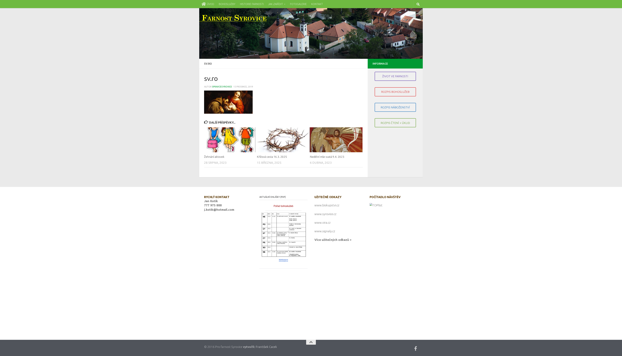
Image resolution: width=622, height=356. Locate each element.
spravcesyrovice (222, 86)
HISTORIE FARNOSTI (252, 4)
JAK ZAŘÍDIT (275, 4)
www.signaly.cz (324, 231)
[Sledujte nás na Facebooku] (415, 348)
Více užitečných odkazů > (332, 239)
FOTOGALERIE (298, 4)
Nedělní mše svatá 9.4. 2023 (327, 156)
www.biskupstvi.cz (326, 205)
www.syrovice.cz (325, 214)
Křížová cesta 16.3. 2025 (272, 156)
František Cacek (266, 347)
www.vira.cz (322, 222)
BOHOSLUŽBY (227, 4)
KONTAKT (317, 4)
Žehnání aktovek (214, 156)
